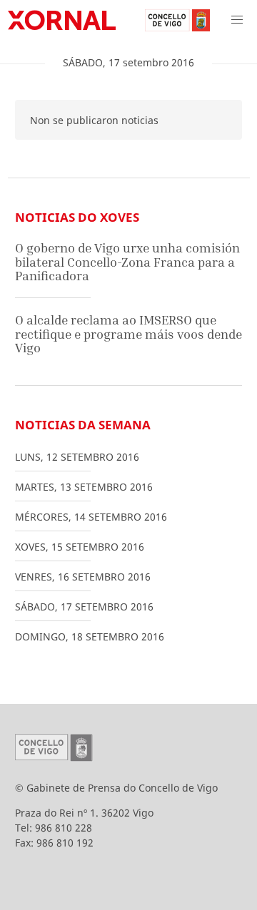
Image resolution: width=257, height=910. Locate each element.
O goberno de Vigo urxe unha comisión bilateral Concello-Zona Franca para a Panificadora (127, 261)
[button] (237, 20)
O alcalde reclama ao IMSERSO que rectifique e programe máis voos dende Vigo (128, 333)
